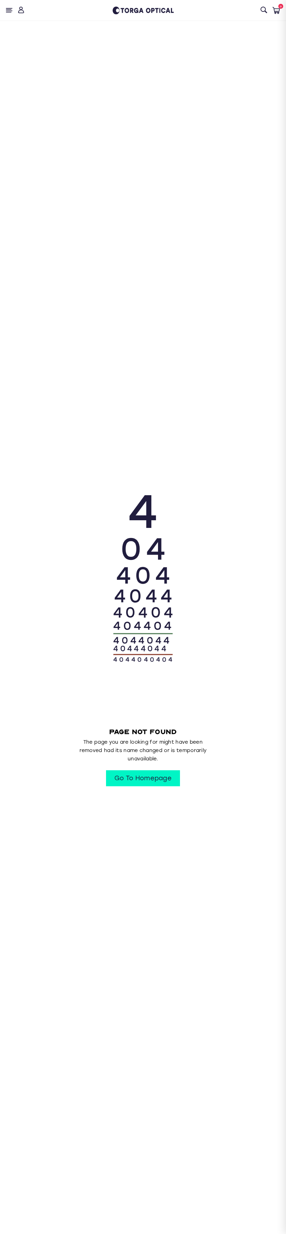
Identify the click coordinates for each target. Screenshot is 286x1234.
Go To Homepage (143, 778)
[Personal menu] (22, 10)
